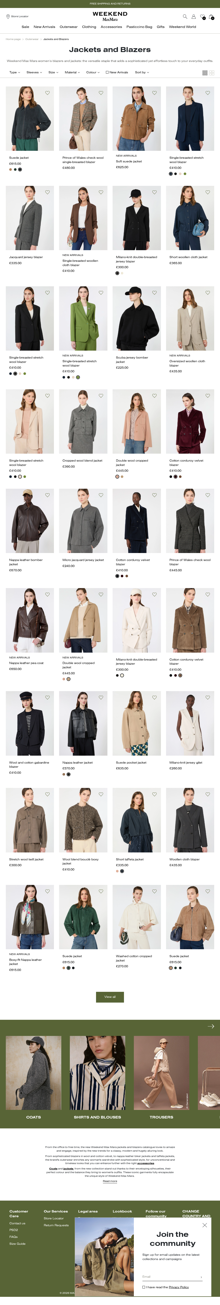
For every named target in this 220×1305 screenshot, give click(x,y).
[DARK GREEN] (15, 169)
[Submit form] (201, 1277)
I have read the (167, 1287)
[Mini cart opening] (215, 16)
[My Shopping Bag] (211, 16)
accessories (145, 1163)
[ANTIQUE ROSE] (117, 476)
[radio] (10, 169)
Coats (53, 1169)
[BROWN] (64, 774)
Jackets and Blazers (56, 39)
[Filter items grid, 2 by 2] (211, 73)
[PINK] (117, 871)
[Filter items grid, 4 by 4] (205, 73)
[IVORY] (122, 273)
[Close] (205, 1226)
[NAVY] (20, 169)
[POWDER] (180, 174)
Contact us (17, 1223)
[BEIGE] (10, 169)
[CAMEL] (122, 476)
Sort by (140, 72)
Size (52, 72)
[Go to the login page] (194, 16)
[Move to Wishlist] (47, 93)
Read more (110, 1181)
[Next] (211, 1026)
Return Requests (56, 1225)
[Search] (185, 16)
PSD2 (13, 1230)
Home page (13, 39)
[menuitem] (27, 29)
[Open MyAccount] (197, 16)
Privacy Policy (179, 1287)
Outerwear (32, 39)
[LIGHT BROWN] (180, 476)
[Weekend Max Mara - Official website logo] (110, 16)
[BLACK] (175, 174)
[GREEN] (185, 174)
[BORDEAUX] (175, 476)
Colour (91, 72)
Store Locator (54, 1218)
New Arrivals (119, 72)
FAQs (13, 1237)
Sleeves (33, 72)
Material (70, 72)
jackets (68, 1169)
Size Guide (17, 1244)
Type (13, 72)
